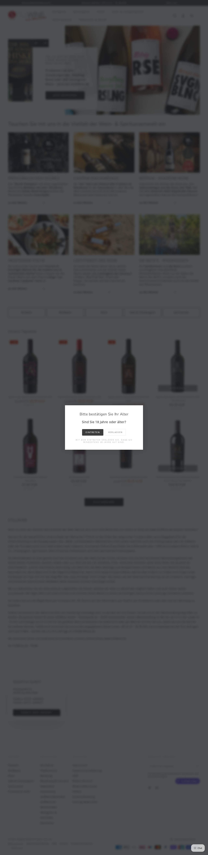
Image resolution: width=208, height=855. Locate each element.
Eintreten (93, 432)
